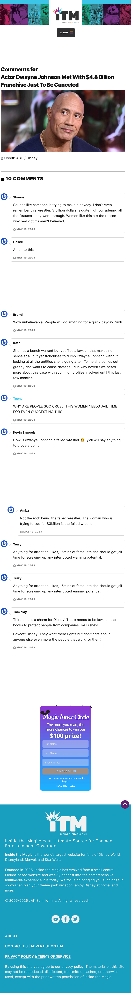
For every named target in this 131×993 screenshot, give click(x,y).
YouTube (56, 919)
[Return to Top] (125, 804)
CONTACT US (16, 946)
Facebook (65, 919)
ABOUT (11, 936)
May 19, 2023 (26, 229)
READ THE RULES (65, 786)
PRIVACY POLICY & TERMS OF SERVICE (38, 956)
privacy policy (72, 967)
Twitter (75, 919)
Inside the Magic (98, 977)
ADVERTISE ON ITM (47, 946)
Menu (64, 32)
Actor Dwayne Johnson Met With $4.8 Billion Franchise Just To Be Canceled (57, 81)
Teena (18, 398)
